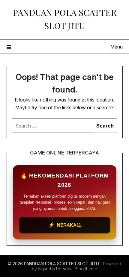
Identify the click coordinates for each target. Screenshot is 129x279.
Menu (116, 47)
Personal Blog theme (76, 268)
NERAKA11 (64, 225)
